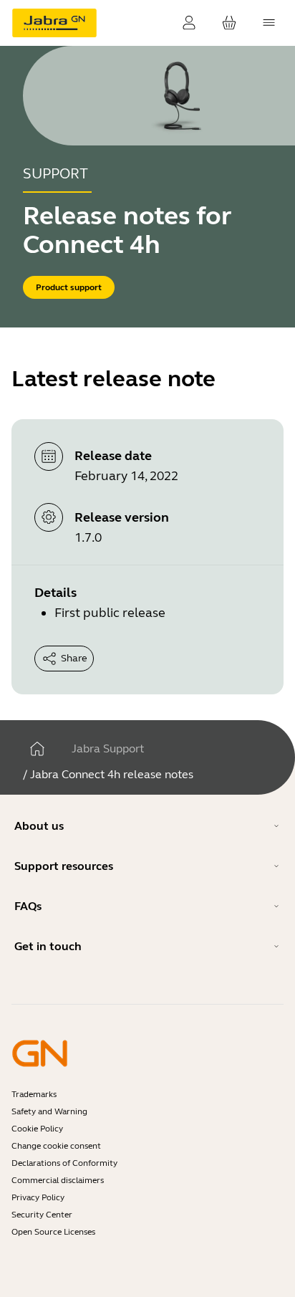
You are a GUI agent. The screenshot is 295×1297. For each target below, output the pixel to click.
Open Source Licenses (53, 1232)
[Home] (37, 749)
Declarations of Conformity (64, 1163)
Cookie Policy (37, 1129)
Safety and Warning (49, 1111)
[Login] (189, 23)
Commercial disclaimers (57, 1180)
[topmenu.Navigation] (269, 23)
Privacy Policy (37, 1197)
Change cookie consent (56, 1146)
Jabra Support (108, 748)
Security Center (41, 1215)
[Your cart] (229, 23)
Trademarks (34, 1094)
